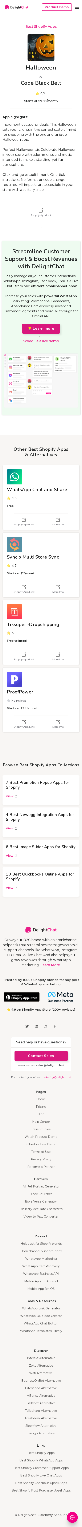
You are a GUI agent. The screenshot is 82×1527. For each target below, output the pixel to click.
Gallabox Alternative (41, 1403)
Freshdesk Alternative (41, 1418)
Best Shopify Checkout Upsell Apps (41, 1483)
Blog (41, 1114)
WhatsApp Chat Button (41, 1323)
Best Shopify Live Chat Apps (41, 1475)
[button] (76, 7)
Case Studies (41, 1129)
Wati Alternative (41, 1373)
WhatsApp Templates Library (41, 1331)
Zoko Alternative (41, 1365)
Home (41, 1099)
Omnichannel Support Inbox (41, 1251)
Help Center (41, 1122)
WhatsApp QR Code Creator (41, 1316)
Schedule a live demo (41, 341)
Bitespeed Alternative (41, 1388)
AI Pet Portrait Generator (41, 1186)
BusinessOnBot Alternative (41, 1381)
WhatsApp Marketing (41, 1259)
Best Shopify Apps (41, 27)
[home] (15, 7)
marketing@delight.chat (56, 1077)
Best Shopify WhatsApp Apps (41, 1460)
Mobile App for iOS (41, 1289)
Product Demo (57, 7)
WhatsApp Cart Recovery (41, 1266)
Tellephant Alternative (41, 1411)
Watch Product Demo (41, 1137)
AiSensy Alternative (41, 1396)
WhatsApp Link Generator (41, 1308)
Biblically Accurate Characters (41, 1209)
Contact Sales (41, 1056)
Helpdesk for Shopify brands (41, 1244)
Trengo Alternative (41, 1433)
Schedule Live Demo (41, 1144)
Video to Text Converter (41, 1216)
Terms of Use (41, 1152)
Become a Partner (41, 1167)
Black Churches (41, 1194)
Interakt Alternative (41, 1358)
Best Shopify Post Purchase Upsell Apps (41, 1490)
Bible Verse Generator (41, 1201)
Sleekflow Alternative (41, 1426)
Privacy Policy (41, 1159)
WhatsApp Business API (41, 1274)
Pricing (41, 1107)
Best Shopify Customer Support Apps (41, 1468)
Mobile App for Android (41, 1281)
